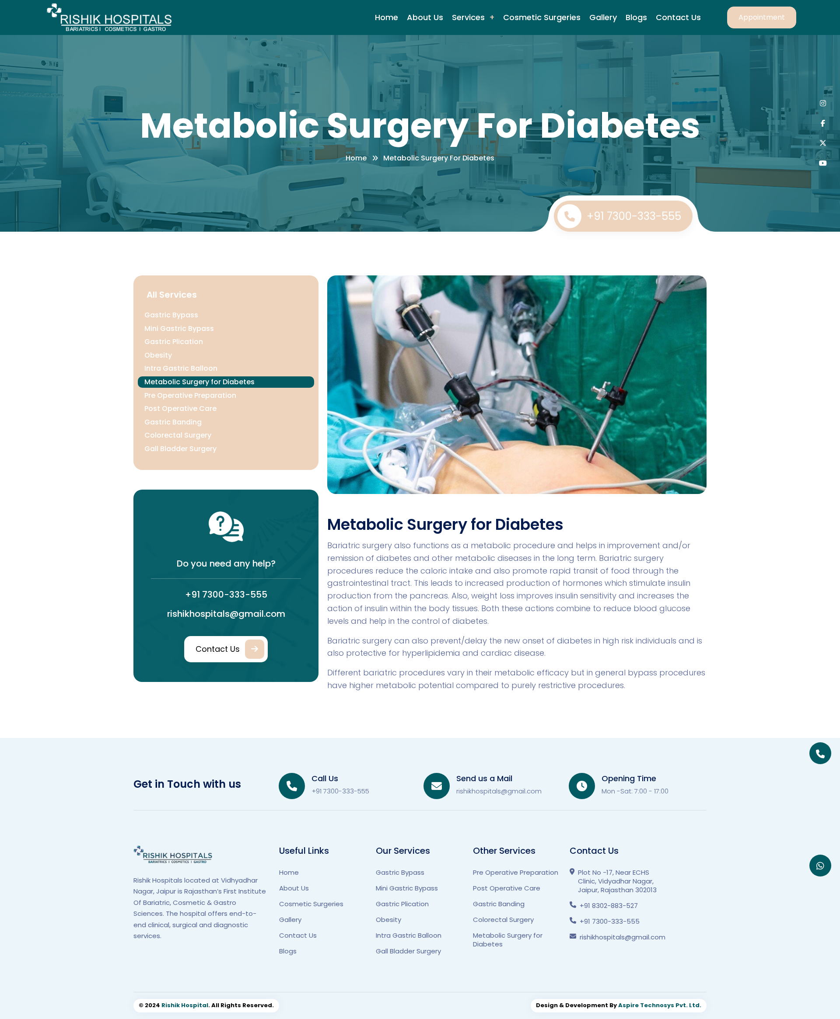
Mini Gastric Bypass (179, 328)
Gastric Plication (173, 342)
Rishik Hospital (184, 1005)
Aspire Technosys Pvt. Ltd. (659, 1005)
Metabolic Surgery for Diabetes (199, 382)
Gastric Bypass (171, 315)
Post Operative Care (180, 408)
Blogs (636, 17)
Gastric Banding (173, 422)
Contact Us (678, 17)
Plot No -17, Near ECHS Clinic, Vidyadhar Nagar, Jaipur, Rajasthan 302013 (617, 881)
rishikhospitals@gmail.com (226, 614)
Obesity (158, 355)
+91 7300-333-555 (634, 216)
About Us (425, 17)
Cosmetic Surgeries (542, 17)
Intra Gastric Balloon (180, 368)
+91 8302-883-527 (609, 905)
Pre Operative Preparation (190, 395)
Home (386, 17)
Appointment (761, 17)
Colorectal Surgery (177, 435)
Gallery (603, 17)
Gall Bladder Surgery (180, 449)
